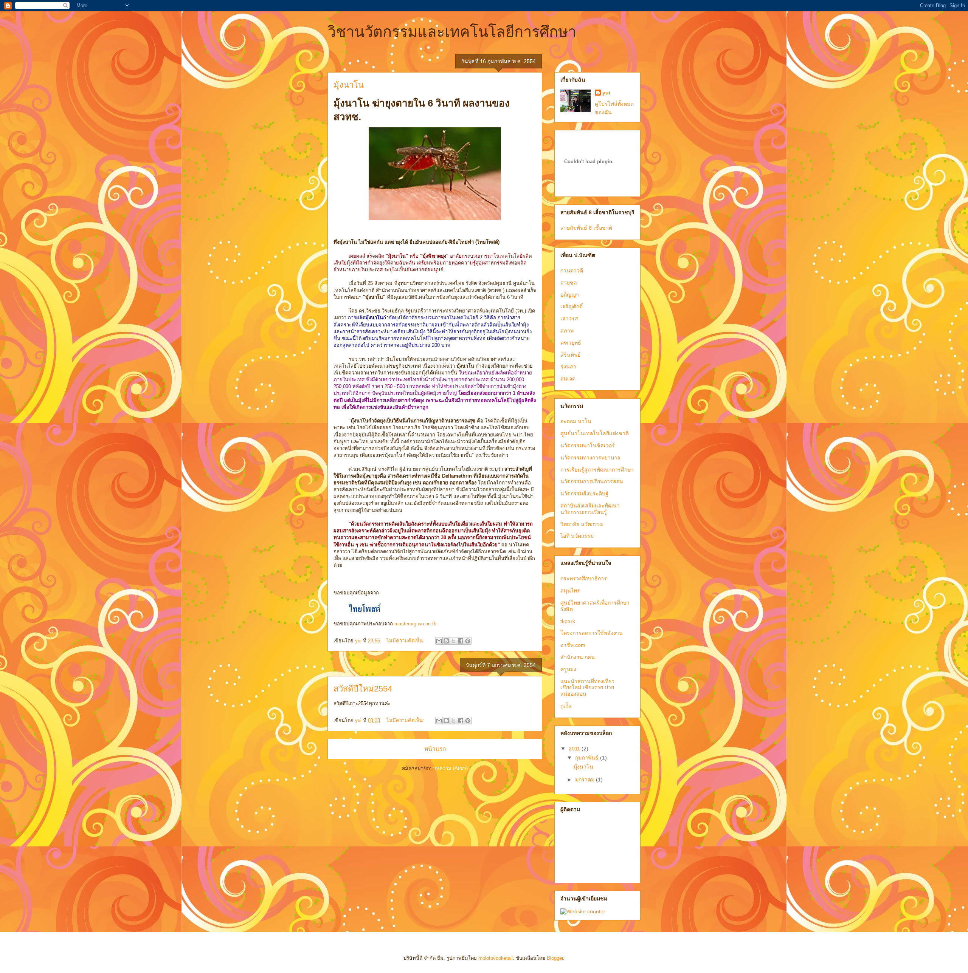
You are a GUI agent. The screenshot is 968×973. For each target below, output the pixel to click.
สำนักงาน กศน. (578, 657)
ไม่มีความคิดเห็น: (406, 641)
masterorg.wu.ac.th (415, 623)
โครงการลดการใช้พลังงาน (591, 633)
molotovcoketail (495, 958)
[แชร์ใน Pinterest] (468, 641)
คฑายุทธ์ (570, 343)
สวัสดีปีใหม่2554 (363, 688)
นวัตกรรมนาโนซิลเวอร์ (587, 445)
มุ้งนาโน (349, 85)
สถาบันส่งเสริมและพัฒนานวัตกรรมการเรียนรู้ (590, 509)
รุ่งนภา (568, 367)
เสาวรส (569, 319)
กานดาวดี (571, 271)
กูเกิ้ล (566, 706)
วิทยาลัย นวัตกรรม (581, 524)
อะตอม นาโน (575, 421)
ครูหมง (568, 669)
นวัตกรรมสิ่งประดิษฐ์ (584, 493)
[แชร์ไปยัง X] (453, 641)
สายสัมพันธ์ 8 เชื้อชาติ (586, 228)
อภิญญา (569, 295)
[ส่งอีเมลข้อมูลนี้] (439, 641)
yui (606, 93)
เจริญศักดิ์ (571, 306)
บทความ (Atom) (450, 768)
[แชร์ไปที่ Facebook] (460, 641)
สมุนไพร (570, 591)
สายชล (568, 283)
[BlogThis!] (446, 641)
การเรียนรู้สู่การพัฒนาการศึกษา (597, 470)
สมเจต (568, 379)
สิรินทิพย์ (570, 355)
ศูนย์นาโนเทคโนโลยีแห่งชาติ (594, 433)
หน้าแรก (435, 749)
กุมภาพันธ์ (587, 758)
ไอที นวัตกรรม (577, 536)
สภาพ (567, 331)
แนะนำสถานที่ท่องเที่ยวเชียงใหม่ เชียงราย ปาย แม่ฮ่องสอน (587, 687)
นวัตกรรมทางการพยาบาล (590, 458)
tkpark (567, 621)
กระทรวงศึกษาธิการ (583, 578)
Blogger (555, 958)
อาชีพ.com (572, 645)
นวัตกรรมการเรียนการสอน (591, 481)
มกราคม (585, 780)
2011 (575, 749)
